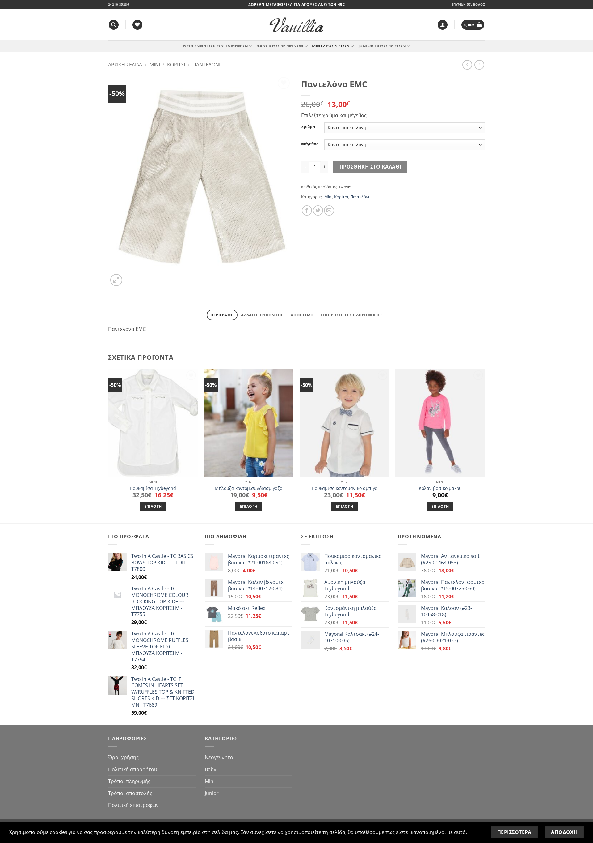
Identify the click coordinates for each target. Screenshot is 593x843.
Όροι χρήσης (123, 757)
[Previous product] (479, 65)
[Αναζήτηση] (114, 25)
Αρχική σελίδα (125, 64)
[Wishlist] (137, 25)
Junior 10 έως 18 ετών (382, 46)
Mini (154, 64)
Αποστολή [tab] (302, 315)
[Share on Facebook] (307, 210)
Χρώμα (308, 127)
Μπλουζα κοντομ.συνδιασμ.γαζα (249, 488)
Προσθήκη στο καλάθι (370, 166)
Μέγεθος (309, 144)
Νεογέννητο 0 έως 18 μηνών (215, 46)
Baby (210, 769)
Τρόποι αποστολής (130, 793)
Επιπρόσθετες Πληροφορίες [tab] (352, 315)
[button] (443, 25)
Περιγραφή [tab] (222, 315)
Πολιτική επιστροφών (133, 805)
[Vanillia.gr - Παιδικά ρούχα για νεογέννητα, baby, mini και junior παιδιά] (296, 24)
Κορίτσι (176, 64)
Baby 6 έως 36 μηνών (279, 46)
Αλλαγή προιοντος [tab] (262, 315)
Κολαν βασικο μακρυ (440, 488)
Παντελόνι (206, 64)
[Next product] (467, 65)
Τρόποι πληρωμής (129, 781)
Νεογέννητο (219, 757)
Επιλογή (153, 506)
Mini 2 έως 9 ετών (331, 46)
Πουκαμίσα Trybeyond (153, 488)
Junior (212, 793)
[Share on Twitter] (318, 210)
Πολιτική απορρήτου (132, 769)
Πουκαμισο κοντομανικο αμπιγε (344, 488)
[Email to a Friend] (329, 210)
